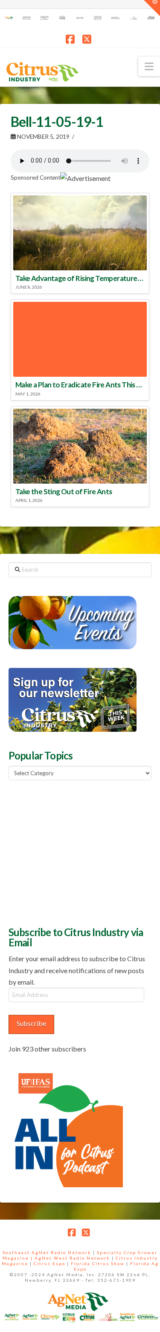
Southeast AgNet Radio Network (47, 1252)
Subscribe (31, 1023)
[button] (149, 66)
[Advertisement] (73, 852)
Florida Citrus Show (98, 1263)
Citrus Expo (49, 1263)
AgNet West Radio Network (72, 1257)
